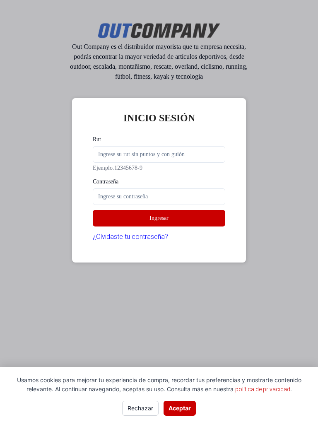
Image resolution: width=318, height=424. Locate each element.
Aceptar (180, 408)
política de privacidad (262, 389)
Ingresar (159, 218)
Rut (97, 139)
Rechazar (140, 408)
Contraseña (105, 181)
